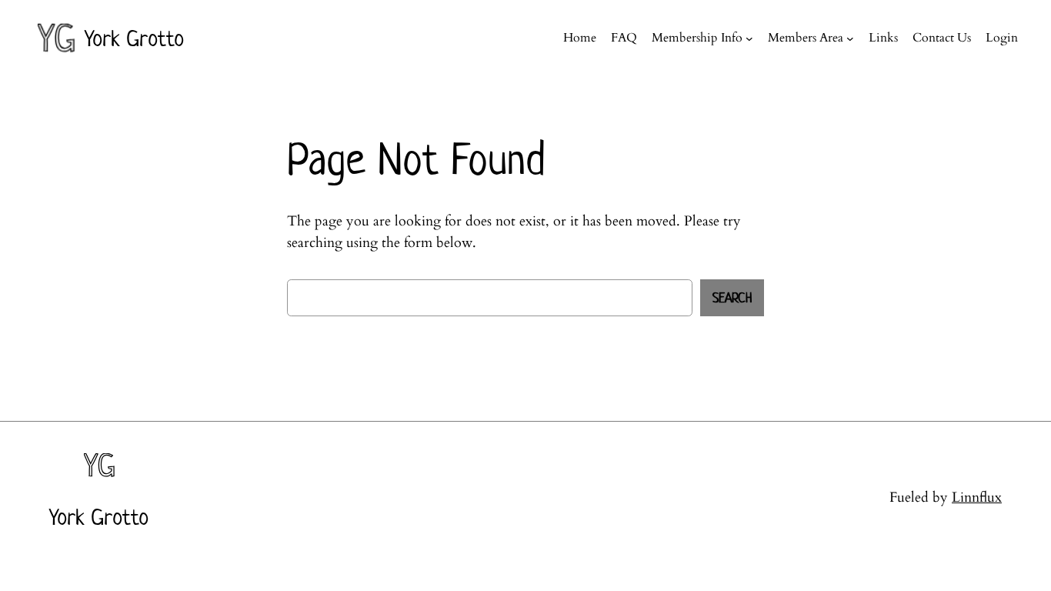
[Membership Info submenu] (749, 38)
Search (732, 297)
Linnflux (977, 497)
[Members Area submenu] (850, 38)
